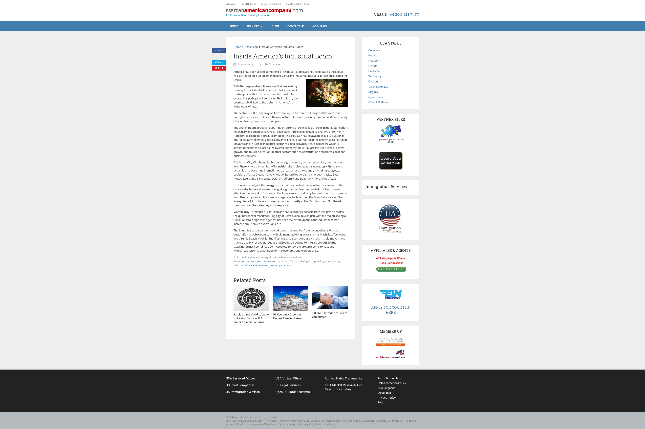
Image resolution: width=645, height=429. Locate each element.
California (374, 71)
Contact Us (296, 26)
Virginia (373, 92)
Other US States (378, 102)
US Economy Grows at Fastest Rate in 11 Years (288, 316)
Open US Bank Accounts (292, 392)
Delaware (374, 50)
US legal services (288, 385)
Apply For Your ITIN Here (391, 310)
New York (374, 60)
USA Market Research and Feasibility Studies (344, 387)
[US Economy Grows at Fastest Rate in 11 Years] (290, 298)
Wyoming (374, 76)
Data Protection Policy (297, 4)
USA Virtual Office (288, 378)
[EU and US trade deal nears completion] (330, 297)
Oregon (373, 81)
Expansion (274, 64)
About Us (320, 26)
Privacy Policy (387, 397)
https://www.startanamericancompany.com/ (264, 265)
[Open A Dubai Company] (391, 161)
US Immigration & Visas (243, 392)
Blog (275, 26)
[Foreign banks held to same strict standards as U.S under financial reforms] (251, 298)
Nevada (373, 55)
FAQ (380, 402)
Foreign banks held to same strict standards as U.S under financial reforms (251, 318)
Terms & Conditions (271, 4)
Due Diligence (249, 4)
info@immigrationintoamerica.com (258, 261)
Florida (372, 66)
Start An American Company (241, 417)
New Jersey (375, 97)
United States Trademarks (343, 378)
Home (234, 26)
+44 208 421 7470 (403, 14)
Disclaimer (231, 4)
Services (253, 26)
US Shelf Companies (240, 385)
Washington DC (378, 86)
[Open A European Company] (391, 134)
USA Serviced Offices (240, 378)
